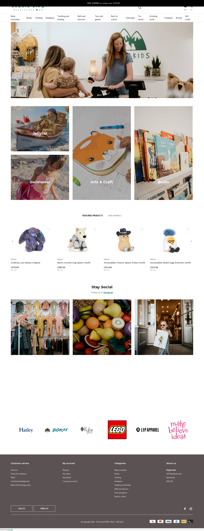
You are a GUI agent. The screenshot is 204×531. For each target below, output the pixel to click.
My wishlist (67, 477)
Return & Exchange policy (21, 485)
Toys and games (99, 18)
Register (66, 470)
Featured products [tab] (92, 215)
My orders (67, 474)
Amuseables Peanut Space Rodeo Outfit (124, 262)
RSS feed (119, 522)
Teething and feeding (63, 18)
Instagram (108, 292)
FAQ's (13, 477)
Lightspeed (10, 529)
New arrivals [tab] (115, 215)
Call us (21, 508)
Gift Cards (187, 18)
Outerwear (130, 18)
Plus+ (113, 522)
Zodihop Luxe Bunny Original (25, 262)
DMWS (106, 522)
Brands (179, 18)
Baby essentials (15, 18)
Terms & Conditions (19, 474)
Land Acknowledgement (20, 481)
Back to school (114, 18)
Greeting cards (153, 18)
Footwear (168, 18)
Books (29, 18)
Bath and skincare (81, 18)
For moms (141, 18)
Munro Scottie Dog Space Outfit (73, 262)
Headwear (50, 18)
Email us (44, 508)
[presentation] (13, 241)
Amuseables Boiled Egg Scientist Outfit (170, 262)
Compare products (70, 481)
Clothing (38, 18)
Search (140, 7)
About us (14, 470)
